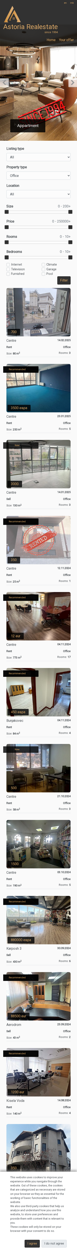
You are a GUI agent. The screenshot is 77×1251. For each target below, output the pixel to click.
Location (12, 186)
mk (72, 3)
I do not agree (54, 1243)
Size (38, 206)
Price (38, 221)
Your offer (66, 40)
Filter (64, 280)
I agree (32, 1243)
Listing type (15, 149)
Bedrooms (38, 252)
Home (51, 40)
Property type (16, 167)
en (65, 3)
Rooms (38, 237)
